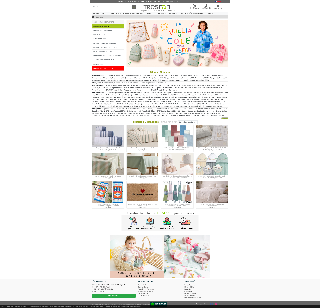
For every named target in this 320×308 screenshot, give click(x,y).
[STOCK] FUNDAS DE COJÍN (102, 51)
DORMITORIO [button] (99, 13)
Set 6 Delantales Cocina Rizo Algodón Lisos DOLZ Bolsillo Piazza (177, 205)
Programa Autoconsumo (192, 297)
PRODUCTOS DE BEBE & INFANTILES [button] (126, 13)
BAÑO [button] (149, 13)
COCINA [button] (160, 13)
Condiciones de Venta (145, 291)
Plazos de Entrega (144, 285)
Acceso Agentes (189, 295)
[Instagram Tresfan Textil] (215, 304)
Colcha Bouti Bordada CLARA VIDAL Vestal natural (212, 205)
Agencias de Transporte (146, 289)
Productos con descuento (104, 68)
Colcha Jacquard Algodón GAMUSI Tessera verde (142, 148)
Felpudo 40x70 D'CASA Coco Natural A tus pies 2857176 (142, 205)
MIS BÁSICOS (97, 64)
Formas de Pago (143, 293)
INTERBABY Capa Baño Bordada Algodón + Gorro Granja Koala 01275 (212, 176)
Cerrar (2, 306)
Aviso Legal (188, 291)
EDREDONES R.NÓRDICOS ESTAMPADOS (107, 56)
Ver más (225, 118)
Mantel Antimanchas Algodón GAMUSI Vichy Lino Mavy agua (108, 176)
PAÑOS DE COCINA (99, 35)
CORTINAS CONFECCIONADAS (103, 60)
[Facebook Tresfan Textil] (211, 304)
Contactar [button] (114, 295)
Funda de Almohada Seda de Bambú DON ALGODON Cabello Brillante (177, 176)
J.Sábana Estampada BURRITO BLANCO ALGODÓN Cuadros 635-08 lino (212, 148)
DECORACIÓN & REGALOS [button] (191, 13)
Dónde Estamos (189, 285)
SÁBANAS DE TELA (99, 39)
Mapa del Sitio (189, 287)
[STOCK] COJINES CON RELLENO (104, 43)
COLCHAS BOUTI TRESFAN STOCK (105, 47)
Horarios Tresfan (143, 295)
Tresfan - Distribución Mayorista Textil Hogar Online (133, 304)
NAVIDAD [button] (212, 13)
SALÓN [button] (172, 13)
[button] (194, 7)
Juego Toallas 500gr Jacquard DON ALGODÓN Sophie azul (108, 148)
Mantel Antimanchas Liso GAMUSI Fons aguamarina (142, 176)
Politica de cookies (190, 293)
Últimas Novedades (101, 26)
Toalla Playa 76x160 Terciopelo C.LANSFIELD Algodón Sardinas (108, 205)
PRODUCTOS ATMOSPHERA (102, 30)
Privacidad (188, 289)
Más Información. (137, 306)
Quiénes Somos (143, 287)
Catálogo (99, 17)
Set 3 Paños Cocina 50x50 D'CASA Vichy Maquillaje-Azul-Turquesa (177, 148)
